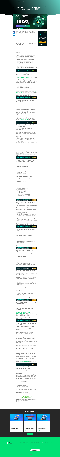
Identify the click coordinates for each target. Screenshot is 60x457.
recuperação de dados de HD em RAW (24, 361)
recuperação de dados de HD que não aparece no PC (24, 77)
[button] (14, 32)
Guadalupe (25, 312)
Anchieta (17, 312)
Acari (18, 313)
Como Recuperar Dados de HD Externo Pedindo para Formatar (30, 428)
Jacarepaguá (19, 317)
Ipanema (23, 317)
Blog (34, 1)
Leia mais (25, 430)
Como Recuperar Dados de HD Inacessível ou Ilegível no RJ (42, 428)
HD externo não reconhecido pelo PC (24, 119)
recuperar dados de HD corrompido (26, 244)
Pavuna (21, 313)
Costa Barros (23, 313)
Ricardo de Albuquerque (21, 312)
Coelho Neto (28, 312)
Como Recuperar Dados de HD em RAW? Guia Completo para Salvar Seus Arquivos (16, 429)
